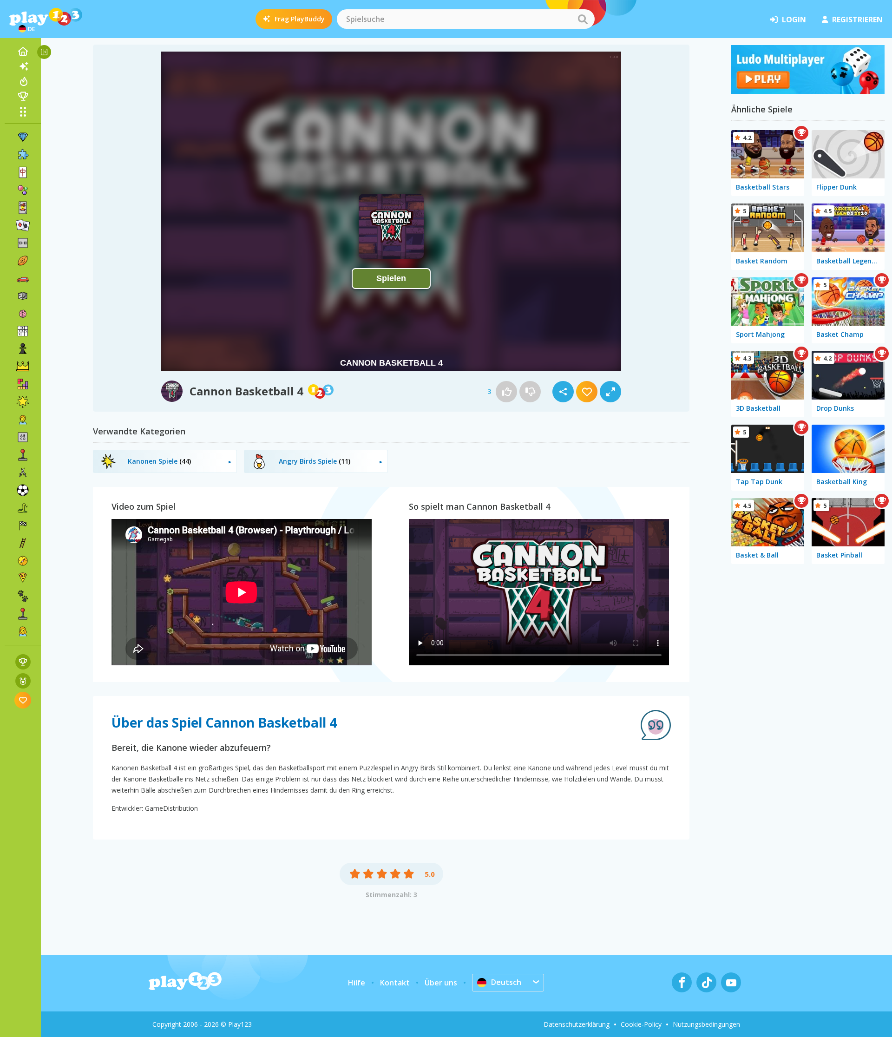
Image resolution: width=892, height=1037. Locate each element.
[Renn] (23, 525)
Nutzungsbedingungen (706, 1024)
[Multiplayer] (23, 614)
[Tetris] (23, 384)
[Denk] (23, 313)
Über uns (441, 983)
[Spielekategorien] (23, 111)
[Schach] (23, 349)
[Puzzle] (23, 155)
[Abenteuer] (23, 561)
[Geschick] (23, 543)
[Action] (23, 472)
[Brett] (23, 296)
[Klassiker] (23, 508)
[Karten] (23, 208)
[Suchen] (582, 19)
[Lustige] (23, 402)
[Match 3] (23, 137)
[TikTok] (706, 982)
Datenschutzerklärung (577, 1024)
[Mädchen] (23, 631)
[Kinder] (23, 419)
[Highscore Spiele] (23, 661)
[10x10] (23, 243)
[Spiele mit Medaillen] (23, 681)
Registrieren (857, 19)
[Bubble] (23, 190)
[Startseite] (23, 51)
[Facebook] (682, 982)
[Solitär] (23, 225)
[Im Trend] (23, 81)
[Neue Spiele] (23, 66)
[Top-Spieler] (23, 96)
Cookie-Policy (641, 1024)
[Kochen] (23, 578)
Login (794, 19)
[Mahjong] (23, 172)
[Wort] (23, 437)
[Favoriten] (23, 700)
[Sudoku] (23, 331)
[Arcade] (23, 455)
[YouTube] (731, 982)
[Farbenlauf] (808, 91)
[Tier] (23, 596)
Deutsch (506, 982)
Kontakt (395, 983)
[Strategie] (23, 366)
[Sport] (23, 260)
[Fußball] (23, 490)
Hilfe (356, 983)
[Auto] (23, 278)
